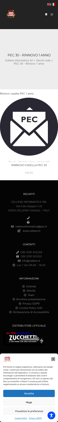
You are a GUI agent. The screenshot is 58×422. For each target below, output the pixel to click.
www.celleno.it (31, 230)
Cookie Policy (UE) (31, 307)
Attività (31, 290)
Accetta (29, 393)
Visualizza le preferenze (29, 411)
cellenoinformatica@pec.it (31, 226)
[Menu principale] (52, 14)
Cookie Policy (21, 418)
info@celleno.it (31, 260)
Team (31, 295)
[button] (53, 359)
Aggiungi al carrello (29, 128)
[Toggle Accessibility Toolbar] (51, 415)
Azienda (31, 286)
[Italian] (53, 4)
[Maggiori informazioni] (46, 14)
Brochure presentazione (30, 299)
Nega (29, 402)
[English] (49, 4)
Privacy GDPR (35, 418)
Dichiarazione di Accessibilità (31, 312)
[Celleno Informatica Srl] (11, 14)
